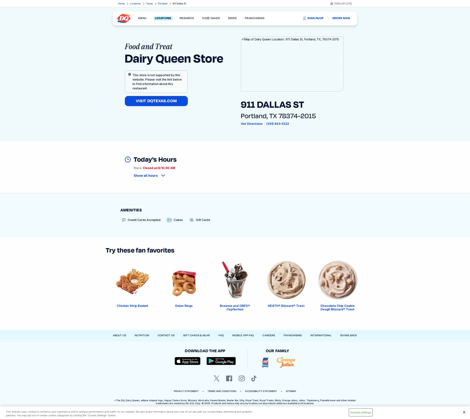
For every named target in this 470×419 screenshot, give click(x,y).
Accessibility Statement (261, 391)
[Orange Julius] (286, 362)
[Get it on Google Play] (221, 361)
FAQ (221, 335)
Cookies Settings (360, 412)
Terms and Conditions (221, 391)
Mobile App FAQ (243, 335)
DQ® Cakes (211, 18)
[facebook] (229, 378)
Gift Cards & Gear (196, 335)
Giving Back (348, 335)
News (232, 18)
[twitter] (217, 378)
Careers (269, 335)
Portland (162, 3)
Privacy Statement (186, 391)
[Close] (464, 412)
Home (121, 3)
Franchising (293, 335)
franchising (254, 18)
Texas (149, 3)
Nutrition (142, 335)
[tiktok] (253, 378)
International (321, 335)
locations (163, 18)
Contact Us (166, 335)
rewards (187, 18)
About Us (119, 335)
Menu (142, 18)
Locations (135, 3)
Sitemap (291, 391)
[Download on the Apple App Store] (188, 361)
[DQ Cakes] (265, 362)
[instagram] (242, 378)
